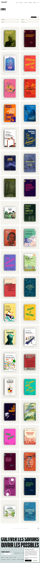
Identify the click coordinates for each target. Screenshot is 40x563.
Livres (17, 2)
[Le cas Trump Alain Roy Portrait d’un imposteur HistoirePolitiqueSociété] (10, 412)
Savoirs (25, 2)
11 (27, 528)
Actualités (30, 2)
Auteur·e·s (21, 2)
